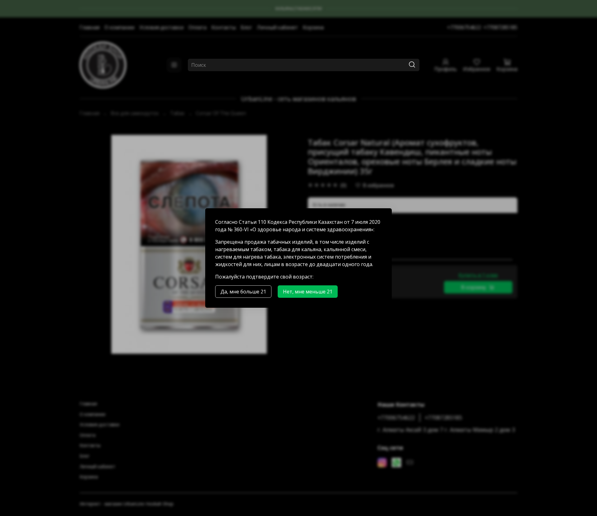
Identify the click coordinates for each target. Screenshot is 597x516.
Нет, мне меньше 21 (307, 291)
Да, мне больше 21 (243, 291)
